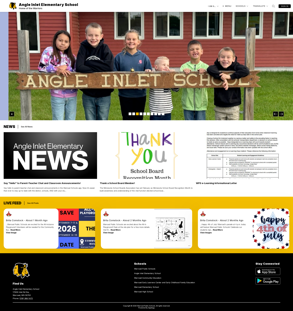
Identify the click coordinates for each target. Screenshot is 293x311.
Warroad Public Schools (144, 269)
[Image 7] (152, 113)
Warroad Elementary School (146, 287)
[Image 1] (130, 113)
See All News (27, 127)
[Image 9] (159, 113)
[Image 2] (133, 113)
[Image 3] (137, 113)
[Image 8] (155, 113)
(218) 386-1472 (26, 298)
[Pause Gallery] (11, 114)
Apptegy (151, 308)
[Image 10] (163, 113)
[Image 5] (144, 113)
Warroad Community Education (147, 278)
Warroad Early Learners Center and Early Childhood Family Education (164, 282)
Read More (15, 230)
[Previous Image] (275, 114)
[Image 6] (148, 113)
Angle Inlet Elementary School (147, 273)
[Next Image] (281, 114)
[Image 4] (141, 113)
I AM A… (212, 6)
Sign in (284, 6)
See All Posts (33, 203)
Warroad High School (143, 292)
